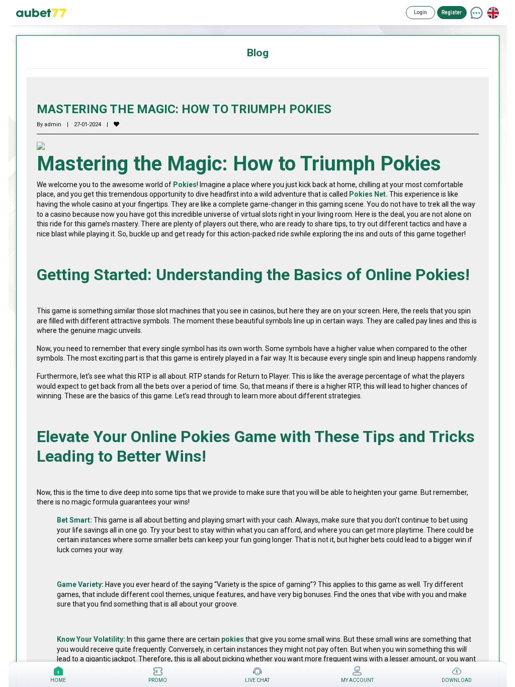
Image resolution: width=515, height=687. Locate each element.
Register (452, 12)
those (146, 311)
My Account (357, 680)
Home (58, 680)
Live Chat (257, 680)
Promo (157, 680)
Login (420, 12)
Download (457, 680)
